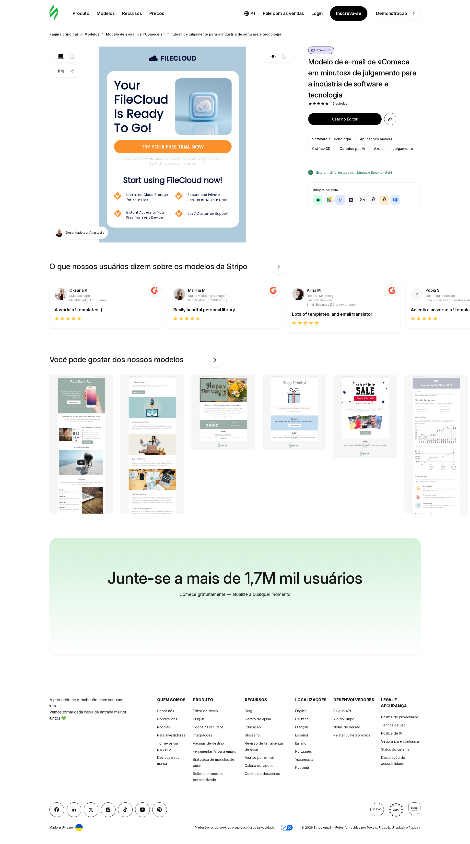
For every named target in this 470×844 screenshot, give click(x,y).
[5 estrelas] (327, 103)
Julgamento (402, 148)
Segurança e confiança (400, 741)
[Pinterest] (159, 809)
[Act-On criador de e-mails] (329, 200)
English (300, 711)
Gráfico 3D (321, 148)
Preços (156, 13)
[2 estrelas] (314, 103)
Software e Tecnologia (331, 139)
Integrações (202, 735)
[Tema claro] (273, 56)
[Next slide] (278, 267)
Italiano (300, 743)
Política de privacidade (399, 717)
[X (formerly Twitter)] (91, 809)
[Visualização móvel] (72, 56)
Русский (302, 767)
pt (253, 13)
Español (301, 735)
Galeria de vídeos (259, 765)
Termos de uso (393, 725)
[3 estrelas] (319, 103)
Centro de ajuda (258, 719)
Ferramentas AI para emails (214, 751)
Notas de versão (346, 727)
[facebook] (56, 809)
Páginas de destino (208, 743)
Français (302, 727)
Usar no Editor (345, 119)
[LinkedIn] (74, 809)
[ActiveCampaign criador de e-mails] (340, 200)
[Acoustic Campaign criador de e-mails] (318, 200)
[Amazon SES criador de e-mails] (384, 200)
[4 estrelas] (323, 103)
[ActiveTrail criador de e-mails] (351, 200)
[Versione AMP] (72, 71)
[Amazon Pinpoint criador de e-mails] (373, 200)
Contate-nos (167, 719)
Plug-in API (342, 711)
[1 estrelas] (310, 103)
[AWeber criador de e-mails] (395, 200)
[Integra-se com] (406, 200)
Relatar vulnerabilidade (352, 735)
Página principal (63, 34)
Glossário (252, 735)
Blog (248, 711)
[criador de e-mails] (53, 13)
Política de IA (391, 733)
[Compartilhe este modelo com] (390, 119)
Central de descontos (262, 774)
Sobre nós (165, 711)
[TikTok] (125, 809)
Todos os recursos (208, 727)
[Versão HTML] (60, 71)
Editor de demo (205, 711)
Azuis (378, 148)
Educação (253, 727)
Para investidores (171, 735)
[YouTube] (142, 809)
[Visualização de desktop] (60, 56)
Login (317, 13)
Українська (304, 759)
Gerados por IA (352, 148)
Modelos (106, 13)
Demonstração (391, 13)
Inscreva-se (348, 13)
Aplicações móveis (376, 139)
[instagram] (108, 809)
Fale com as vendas (283, 13)
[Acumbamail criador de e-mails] (362, 200)
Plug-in (198, 719)
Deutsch (301, 719)
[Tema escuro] (284, 56)
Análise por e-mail (259, 757)
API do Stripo (343, 719)
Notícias (163, 727)
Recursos (132, 13)
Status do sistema (395, 749)
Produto (81, 13)
